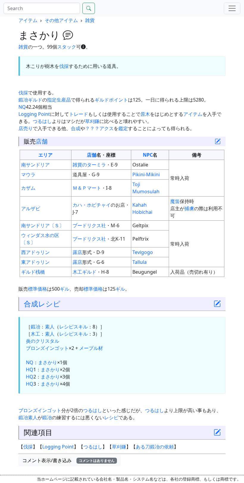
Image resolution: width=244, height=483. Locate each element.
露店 (77, 252)
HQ (29, 369)
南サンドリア (35, 164)
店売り (25, 128)
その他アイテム (61, 20)
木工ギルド (84, 272)
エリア (45, 155)
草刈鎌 (92, 121)
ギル (64, 289)
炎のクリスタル (42, 341)
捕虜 (189, 208)
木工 (35, 334)
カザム (28, 188)
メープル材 (91, 348)
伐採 (64, 66)
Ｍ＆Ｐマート (87, 188)
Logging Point (34, 114)
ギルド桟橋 (33, 272)
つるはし (42, 121)
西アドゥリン (35, 252)
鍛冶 (35, 326)
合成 (75, 128)
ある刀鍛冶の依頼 (155, 446)
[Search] (88, 8)
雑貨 (90, 20)
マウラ (28, 174)
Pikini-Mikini (146, 174)
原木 (145, 114)
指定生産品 (59, 99)
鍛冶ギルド (30, 99)
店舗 (42, 141)
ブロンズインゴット (47, 348)
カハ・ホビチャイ (92, 205)
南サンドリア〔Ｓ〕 (42, 225)
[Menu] (232, 8)
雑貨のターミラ (89, 164)
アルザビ (30, 208)
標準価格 (37, 289)
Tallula (139, 262)
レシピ (49, 304)
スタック (66, 46)
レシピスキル (73, 326)
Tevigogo (142, 252)
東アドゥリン (35, 262)
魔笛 (175, 201)
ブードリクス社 (89, 225)
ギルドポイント (111, 99)
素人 (49, 326)
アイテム (27, 20)
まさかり (47, 362)
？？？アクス (99, 128)
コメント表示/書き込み (68, 460)
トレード (78, 114)
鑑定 (123, 128)
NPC (148, 155)
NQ (22, 107)
